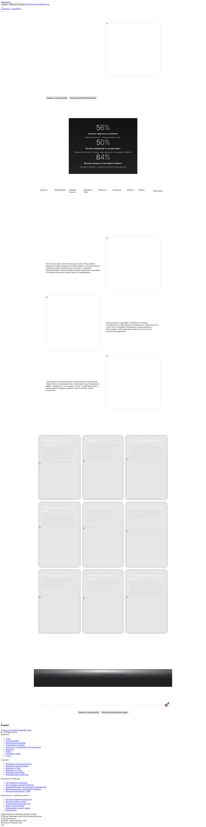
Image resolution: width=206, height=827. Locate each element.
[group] (103, 732)
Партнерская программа (15, 743)
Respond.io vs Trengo (14, 770)
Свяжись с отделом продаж (57, 98)
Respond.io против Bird (15, 772)
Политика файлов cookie (16, 802)
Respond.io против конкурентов (18, 764)
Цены (29, 4)
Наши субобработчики (15, 806)
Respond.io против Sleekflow (17, 766)
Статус (8, 756)
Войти (18, 9)
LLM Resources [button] (10, 732)
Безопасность (11, 810)
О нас (8, 738)
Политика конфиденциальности (19, 799)
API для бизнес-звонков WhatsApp (20, 785)
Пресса (8, 751)
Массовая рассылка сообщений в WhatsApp (23, 789)
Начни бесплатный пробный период (83, 98)
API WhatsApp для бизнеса (16, 783)
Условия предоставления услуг (18, 804)
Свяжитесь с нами (8, 9)
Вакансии (10, 749)
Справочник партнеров (15, 745)
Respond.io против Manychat (17, 775)
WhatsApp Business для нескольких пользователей (26, 787)
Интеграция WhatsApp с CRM (18, 791)
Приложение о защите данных (18, 808)
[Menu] (2, 11)
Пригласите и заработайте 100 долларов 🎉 (23, 747)
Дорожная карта (12, 741)
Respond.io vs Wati (13, 768)
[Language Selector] (2, 7)
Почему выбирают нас (40, 4)
